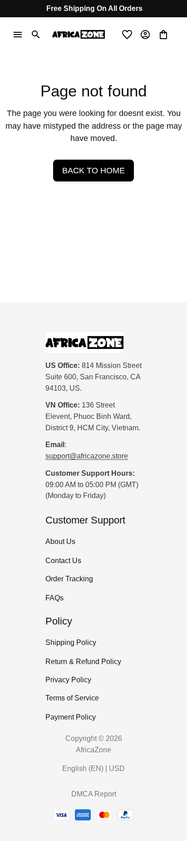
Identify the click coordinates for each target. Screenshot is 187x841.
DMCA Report (93, 794)
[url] (86, 456)
